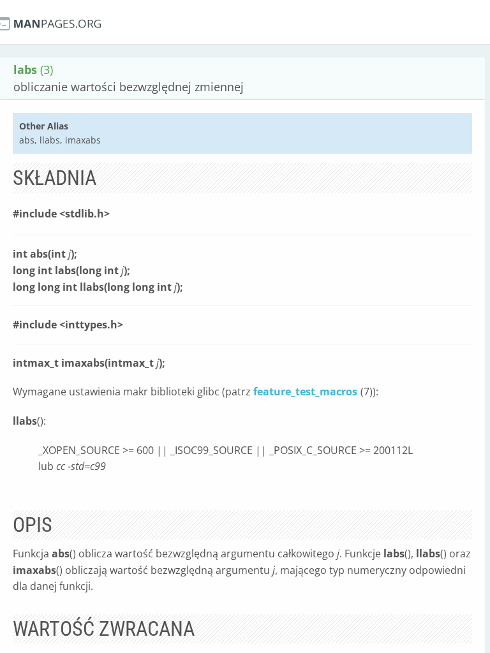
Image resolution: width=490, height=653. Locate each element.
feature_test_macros (305, 392)
